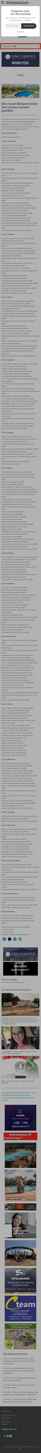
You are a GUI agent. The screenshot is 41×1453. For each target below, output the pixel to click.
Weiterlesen (20, 32)
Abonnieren (29, 26)
